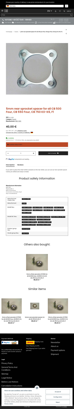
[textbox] (35, 6)
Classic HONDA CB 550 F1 (44, 222)
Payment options (58, 350)
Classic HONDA (26, 199)
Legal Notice (6, 378)
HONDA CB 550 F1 (26, 212)
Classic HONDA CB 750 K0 (28, 216)
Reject (58, 402)
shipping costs (22, 131)
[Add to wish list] (64, 42)
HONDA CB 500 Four (59, 210)
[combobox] (35, 6)
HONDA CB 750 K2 (26, 210)
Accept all (58, 391)
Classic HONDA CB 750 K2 (58, 216)
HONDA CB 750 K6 (37, 210)
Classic (14, 119)
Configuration (57, 397)
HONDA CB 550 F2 (26, 207)
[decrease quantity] (8, 153)
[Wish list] (60, 11)
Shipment (55, 354)
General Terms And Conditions (9, 368)
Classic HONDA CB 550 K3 (43, 224)
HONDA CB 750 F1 (48, 210)
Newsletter (55, 342)
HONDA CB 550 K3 (37, 207)
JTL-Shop (64, 406)
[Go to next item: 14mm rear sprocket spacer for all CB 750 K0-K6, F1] (66, 30)
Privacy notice (8, 403)
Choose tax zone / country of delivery (18, 132)
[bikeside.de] (6, 11)
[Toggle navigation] (2, 10)
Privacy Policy (7, 363)
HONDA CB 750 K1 (59, 207)
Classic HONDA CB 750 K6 (28, 219)
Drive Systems (26, 228)
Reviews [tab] (20, 165)
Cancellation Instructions (11, 386)
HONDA (24, 203)
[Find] (71, 15)
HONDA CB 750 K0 (48, 207)
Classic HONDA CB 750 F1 (43, 219)
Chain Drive (25, 233)
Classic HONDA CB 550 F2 (28, 224)
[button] (55, 11)
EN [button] (48, 10)
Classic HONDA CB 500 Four (29, 222)
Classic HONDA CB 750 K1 (43, 216)
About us (54, 346)
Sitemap (4, 374)
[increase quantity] (33, 153)
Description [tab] (10, 165)
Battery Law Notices (9, 382)
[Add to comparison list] (60, 42)
